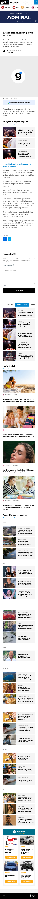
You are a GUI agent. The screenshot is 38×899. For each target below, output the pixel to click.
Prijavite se (19, 291)
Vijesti (17, 7)
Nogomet (14, 2)
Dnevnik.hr (8, 7)
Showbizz (27, 7)
